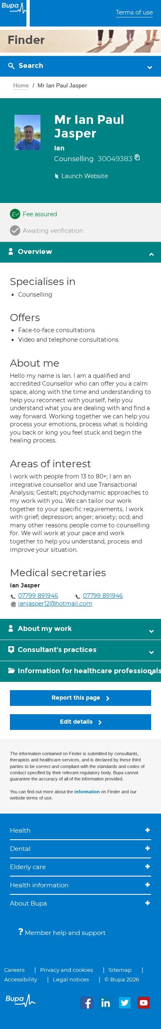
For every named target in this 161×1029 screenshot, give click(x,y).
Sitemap (120, 969)
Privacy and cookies (66, 969)
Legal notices (71, 979)
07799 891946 (38, 595)
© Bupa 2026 (121, 979)
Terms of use (134, 12)
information (87, 791)
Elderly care (28, 867)
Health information (39, 885)
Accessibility (20, 979)
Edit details (77, 721)
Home (21, 85)
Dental (20, 849)
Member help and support (64, 933)
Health (20, 830)
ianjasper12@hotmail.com (55, 603)
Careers (14, 969)
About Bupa (28, 903)
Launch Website (85, 176)
